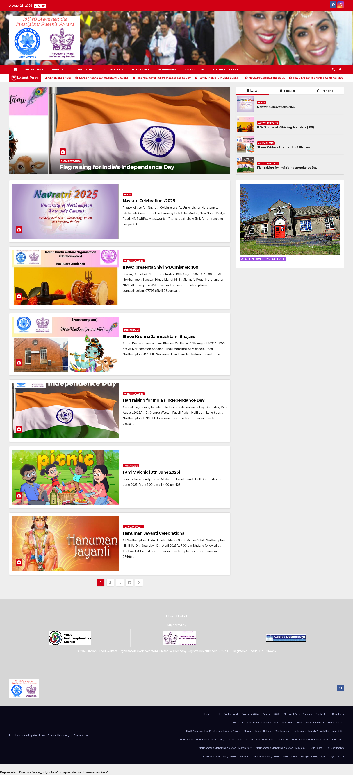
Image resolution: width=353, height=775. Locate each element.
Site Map (244, 756)
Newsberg (63, 735)
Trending (326, 91)
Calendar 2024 (250, 714)
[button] (333, 69)
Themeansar (80, 735)
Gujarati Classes (315, 722)
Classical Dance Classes (297, 714)
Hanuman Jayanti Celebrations (153, 533)
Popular (289, 91)
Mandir (57, 69)
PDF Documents (335, 747)
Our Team (316, 747)
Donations (140, 69)
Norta (261, 103)
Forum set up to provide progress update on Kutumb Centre (267, 722)
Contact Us (195, 69)
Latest (254, 90)
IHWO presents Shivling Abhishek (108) (285, 127)
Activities (112, 69)
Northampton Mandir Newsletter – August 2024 (207, 739)
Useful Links (176, 616)
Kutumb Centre (225, 69)
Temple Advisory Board (266, 756)
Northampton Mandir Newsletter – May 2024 (281, 747)
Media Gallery (263, 730)
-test (217, 714)
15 (129, 582)
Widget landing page (313, 756)
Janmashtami (266, 143)
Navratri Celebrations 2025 (276, 107)
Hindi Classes (336, 722)
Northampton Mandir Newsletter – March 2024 (225, 747)
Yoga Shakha (336, 756)
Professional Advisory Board (219, 756)
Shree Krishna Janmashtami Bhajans (283, 147)
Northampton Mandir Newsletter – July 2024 (263, 739)
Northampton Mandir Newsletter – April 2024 (318, 730)
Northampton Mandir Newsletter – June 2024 (318, 739)
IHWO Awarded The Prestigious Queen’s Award (213, 730)
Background (231, 714)
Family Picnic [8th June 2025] (62, 167)
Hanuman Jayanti (133, 527)
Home (207, 714)
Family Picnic (29, 161)
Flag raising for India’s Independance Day (287, 167)
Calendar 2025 (83, 69)
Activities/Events (268, 123)
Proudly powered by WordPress (27, 735)
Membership (167, 69)
